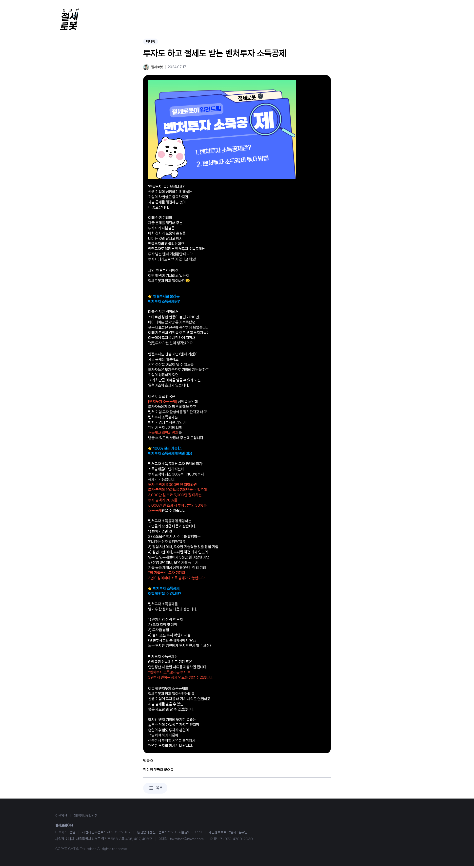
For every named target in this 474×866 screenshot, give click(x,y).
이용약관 (61, 815)
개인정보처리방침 (86, 815)
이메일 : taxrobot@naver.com (181, 839)
